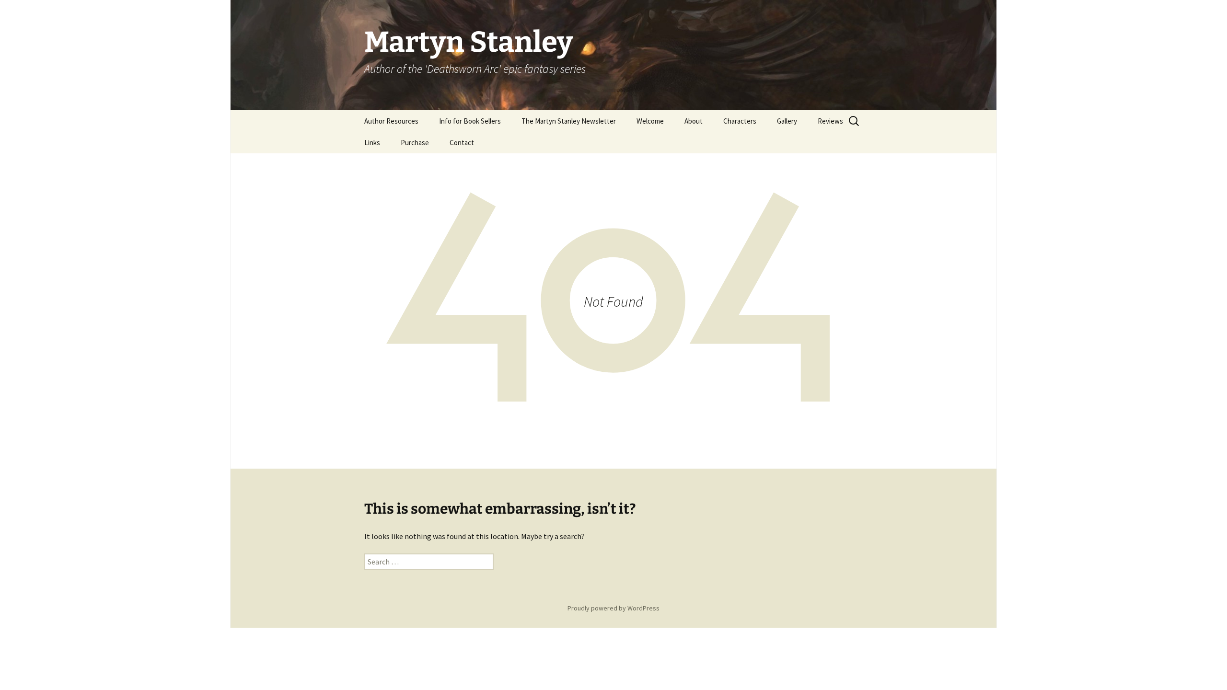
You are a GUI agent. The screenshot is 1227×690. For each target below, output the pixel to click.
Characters (739, 121)
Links (372, 142)
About (693, 121)
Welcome (650, 121)
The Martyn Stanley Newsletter (568, 121)
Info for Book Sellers (470, 121)
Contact (462, 142)
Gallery (787, 121)
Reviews (830, 121)
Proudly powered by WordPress (613, 608)
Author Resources (391, 121)
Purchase (415, 142)
